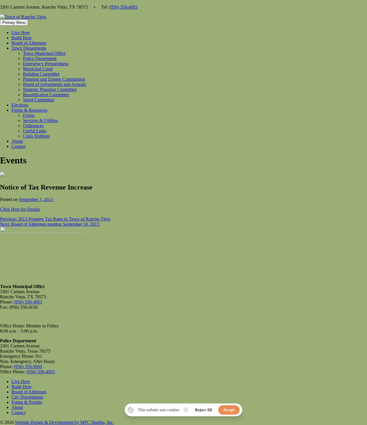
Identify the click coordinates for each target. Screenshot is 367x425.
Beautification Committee (46, 94)
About (17, 141)
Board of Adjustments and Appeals (54, 84)
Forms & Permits (26, 402)
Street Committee (38, 99)
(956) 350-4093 (123, 7)
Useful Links (34, 130)
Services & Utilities (40, 120)
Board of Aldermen (28, 42)
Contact (18, 146)
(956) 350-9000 (28, 366)
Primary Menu (14, 22)
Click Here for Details (20, 209)
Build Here (21, 37)
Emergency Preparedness (46, 63)
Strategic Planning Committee (50, 89)
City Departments (27, 397)
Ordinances (33, 125)
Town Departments (28, 48)
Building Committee (41, 74)
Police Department (39, 58)
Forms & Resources (29, 110)
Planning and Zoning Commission (54, 79)
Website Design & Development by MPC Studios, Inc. (64, 422)
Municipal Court (38, 68)
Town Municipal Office (44, 53)
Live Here (20, 32)
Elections (19, 105)
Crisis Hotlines (36, 136)
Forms (28, 115)
